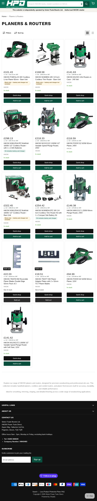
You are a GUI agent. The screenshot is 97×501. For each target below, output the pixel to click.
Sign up (37, 459)
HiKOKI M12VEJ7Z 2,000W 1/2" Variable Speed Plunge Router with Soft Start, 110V (16, 345)
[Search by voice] (81, 4)
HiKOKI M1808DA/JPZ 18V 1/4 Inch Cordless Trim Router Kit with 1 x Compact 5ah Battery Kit (48, 212)
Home (4, 16)
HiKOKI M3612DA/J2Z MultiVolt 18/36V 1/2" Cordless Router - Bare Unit (16, 212)
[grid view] (87, 32)
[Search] (86, 4)
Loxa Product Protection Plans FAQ (52, 492)
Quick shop (17, 95)
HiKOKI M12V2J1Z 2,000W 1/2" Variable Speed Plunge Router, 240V (47, 145)
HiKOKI (6, 87)
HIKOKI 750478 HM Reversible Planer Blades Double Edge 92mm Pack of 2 (16, 281)
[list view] (92, 32)
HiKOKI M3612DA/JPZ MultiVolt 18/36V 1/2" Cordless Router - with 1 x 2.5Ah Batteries (16, 145)
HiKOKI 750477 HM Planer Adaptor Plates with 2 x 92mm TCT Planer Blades (46, 281)
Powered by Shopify (48, 497)
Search (35, 492)
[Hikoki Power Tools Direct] (15, 4)
